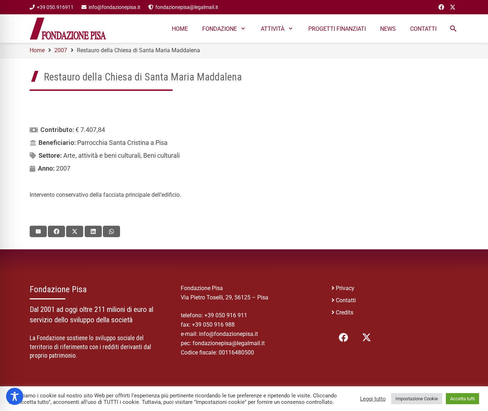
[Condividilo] (56, 231)
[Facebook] (441, 7)
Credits (344, 312)
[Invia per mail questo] (38, 231)
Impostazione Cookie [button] (416, 398)
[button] (453, 28)
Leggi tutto (373, 399)
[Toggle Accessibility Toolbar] (14, 396)
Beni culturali (161, 155)
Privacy (345, 288)
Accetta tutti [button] (462, 398)
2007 (63, 168)
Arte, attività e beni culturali (101, 155)
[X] (452, 7)
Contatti (346, 300)
